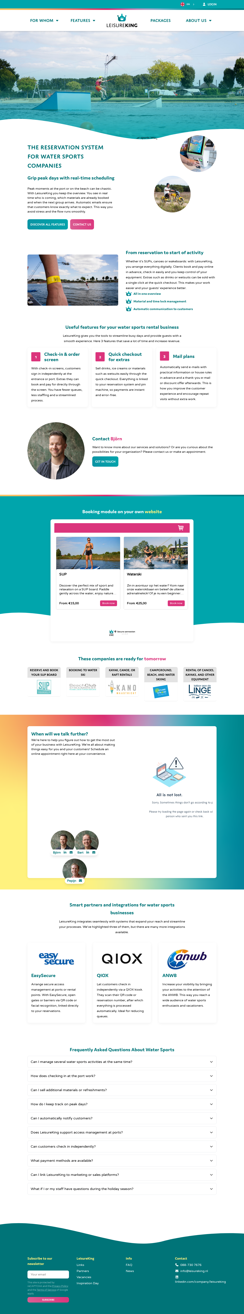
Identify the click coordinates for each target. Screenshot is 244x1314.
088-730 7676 (190, 1265)
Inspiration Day (88, 1283)
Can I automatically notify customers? (61, 1118)
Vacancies (84, 1277)
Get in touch (105, 461)
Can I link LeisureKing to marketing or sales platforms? (75, 1175)
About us (196, 20)
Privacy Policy (60, 1286)
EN (188, 4)
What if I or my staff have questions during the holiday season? (82, 1189)
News (130, 1271)
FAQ (129, 1265)
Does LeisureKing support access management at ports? (77, 1132)
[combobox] (188, 4)
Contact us (82, 224)
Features (80, 20)
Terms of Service (46, 1289)
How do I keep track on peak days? (59, 1104)
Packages (160, 20)
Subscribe (48, 1299)
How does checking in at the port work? (63, 1076)
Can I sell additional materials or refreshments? (69, 1090)
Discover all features (47, 224)
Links (80, 1265)
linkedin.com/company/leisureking (200, 1282)
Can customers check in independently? (63, 1146)
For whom (41, 20)
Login (212, 4)
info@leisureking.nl (194, 1271)
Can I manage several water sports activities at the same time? (81, 1062)
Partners (83, 1271)
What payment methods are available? (62, 1161)
